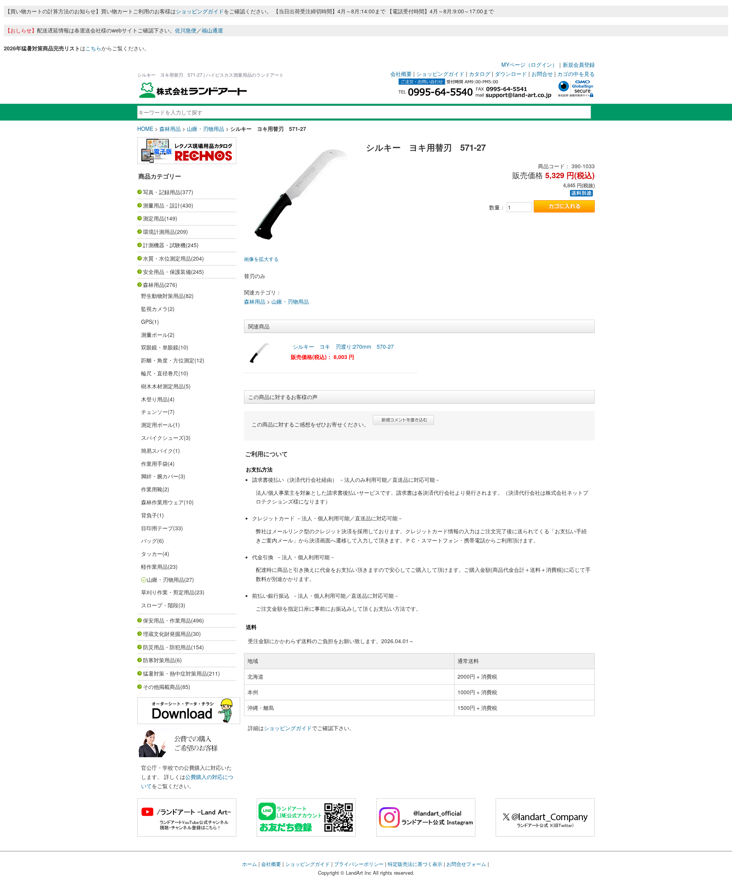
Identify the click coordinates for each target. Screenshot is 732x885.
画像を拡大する (261, 259)
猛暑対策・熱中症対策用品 (175, 673)
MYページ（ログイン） (529, 64)
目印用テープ (157, 528)
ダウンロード (511, 73)
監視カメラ (154, 308)
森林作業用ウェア (162, 502)
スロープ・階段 (159, 605)
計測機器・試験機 (164, 245)
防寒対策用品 (159, 660)
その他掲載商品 (161, 686)
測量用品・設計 (161, 205)
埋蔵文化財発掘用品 (167, 633)
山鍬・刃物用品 (205, 128)
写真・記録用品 (161, 192)
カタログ (479, 73)
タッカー (151, 553)
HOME (145, 128)
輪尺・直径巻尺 (159, 373)
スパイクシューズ (162, 437)
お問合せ (542, 73)
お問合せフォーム (466, 863)
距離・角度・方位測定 (167, 360)
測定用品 (153, 218)
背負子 (149, 515)
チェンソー (154, 411)
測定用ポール (157, 424)
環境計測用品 (159, 231)
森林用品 (170, 128)
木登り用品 (154, 399)
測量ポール (154, 334)
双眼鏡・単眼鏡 (159, 347)
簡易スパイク (157, 450)
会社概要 (401, 73)
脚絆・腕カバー (159, 476)
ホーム (249, 863)
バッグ (149, 540)
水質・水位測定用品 (167, 258)
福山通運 (212, 30)
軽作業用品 (154, 566)
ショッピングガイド (200, 11)
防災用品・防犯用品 (167, 647)
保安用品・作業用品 (167, 620)
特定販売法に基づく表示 (415, 863)
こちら (93, 48)
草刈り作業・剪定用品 (167, 592)
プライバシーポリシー (359, 863)
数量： (497, 207)
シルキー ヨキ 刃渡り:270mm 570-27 (343, 346)
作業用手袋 (154, 463)
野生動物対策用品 (162, 295)
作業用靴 (151, 489)
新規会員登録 (579, 64)
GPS (146, 321)
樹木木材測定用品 (162, 386)
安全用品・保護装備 (167, 271)
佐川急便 (185, 30)
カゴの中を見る (576, 73)
